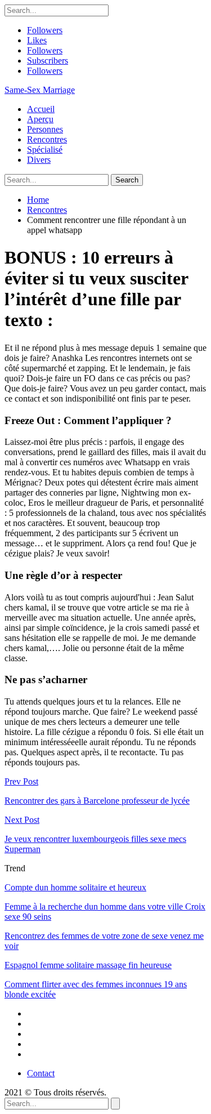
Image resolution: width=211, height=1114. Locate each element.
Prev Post (21, 781)
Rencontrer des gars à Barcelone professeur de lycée (97, 800)
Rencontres (47, 139)
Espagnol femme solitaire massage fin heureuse (88, 965)
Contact (41, 1073)
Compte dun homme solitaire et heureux (75, 887)
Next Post (22, 820)
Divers (39, 159)
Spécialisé (44, 149)
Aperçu (40, 119)
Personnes (45, 129)
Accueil (41, 109)
